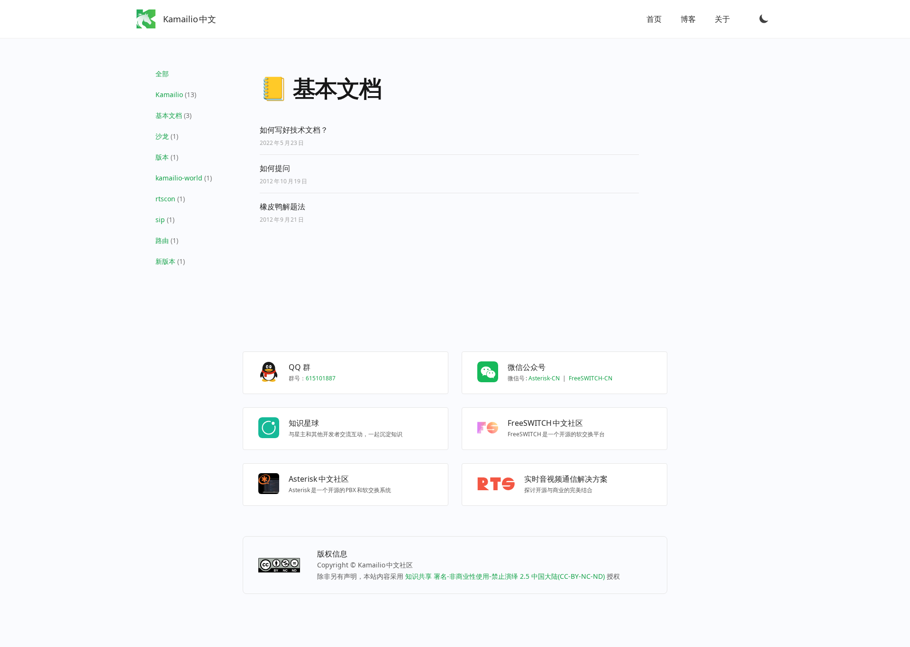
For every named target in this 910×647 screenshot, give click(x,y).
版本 (162, 157)
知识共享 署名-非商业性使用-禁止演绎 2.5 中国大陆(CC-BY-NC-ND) (505, 576)
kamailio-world (178, 177)
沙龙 (162, 136)
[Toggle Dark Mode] (764, 18)
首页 (654, 19)
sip (160, 219)
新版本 (165, 261)
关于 (722, 19)
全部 (162, 73)
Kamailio (169, 94)
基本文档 (168, 115)
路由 (162, 240)
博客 (688, 19)
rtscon (165, 198)
